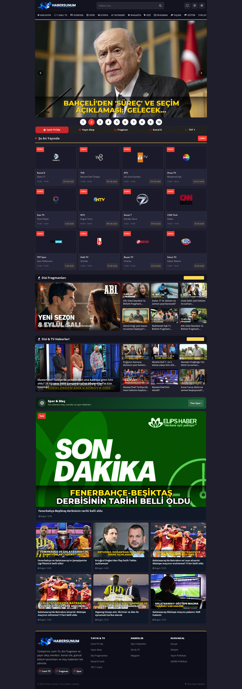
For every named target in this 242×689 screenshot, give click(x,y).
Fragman (162, 15)
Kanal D (157, 129)
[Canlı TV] (187, 6)
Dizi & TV (135, 649)
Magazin (136, 15)
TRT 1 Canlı (96, 667)
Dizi (149, 15)
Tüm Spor (195, 402)
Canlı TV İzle (53, 129)
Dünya (104, 15)
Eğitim (191, 15)
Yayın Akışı (88, 129)
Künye (174, 643)
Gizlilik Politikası (179, 661)
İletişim (174, 649)
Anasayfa (45, 15)
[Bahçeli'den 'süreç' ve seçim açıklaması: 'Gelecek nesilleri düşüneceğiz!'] (121, 69)
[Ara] (160, 5)
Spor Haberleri (138, 643)
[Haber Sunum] (56, 6)
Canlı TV (62, 15)
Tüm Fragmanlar (194, 277)
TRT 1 (192, 129)
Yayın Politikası (178, 655)
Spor (92, 15)
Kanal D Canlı (97, 661)
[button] (40, 73)
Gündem (78, 15)
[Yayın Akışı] (195, 6)
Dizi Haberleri (195, 339)
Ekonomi (119, 15)
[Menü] (202, 6)
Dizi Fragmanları (99, 655)
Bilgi (203, 15)
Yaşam (177, 15)
